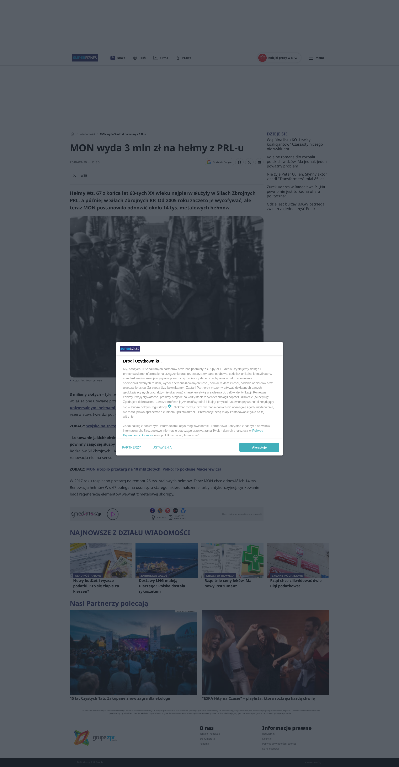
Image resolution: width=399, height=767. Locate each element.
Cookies (147, 435)
